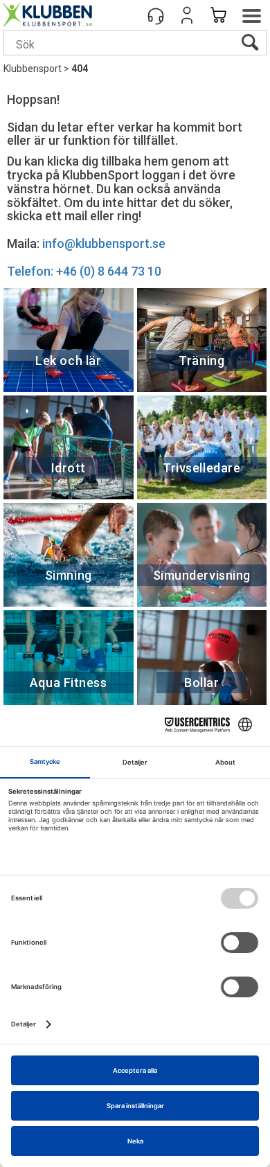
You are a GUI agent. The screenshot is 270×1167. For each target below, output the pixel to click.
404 (79, 68)
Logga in (187, 15)
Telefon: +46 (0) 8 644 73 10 (84, 271)
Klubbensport (32, 68)
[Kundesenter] (155, 15)
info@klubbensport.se (103, 243)
